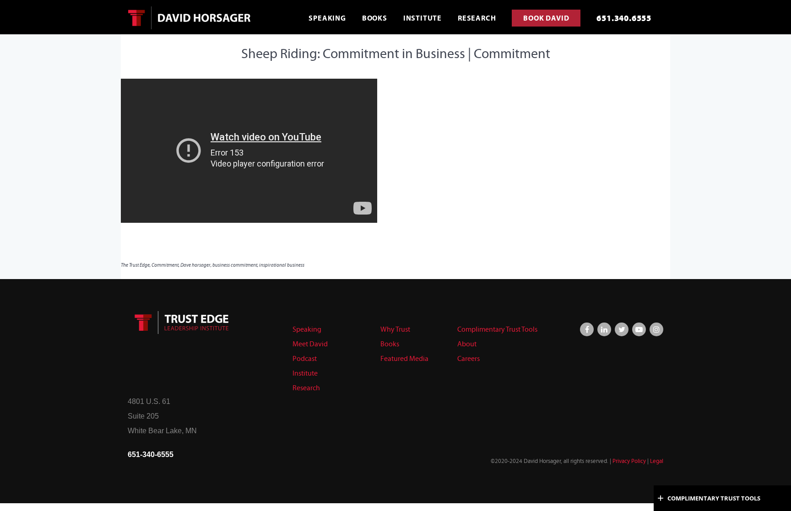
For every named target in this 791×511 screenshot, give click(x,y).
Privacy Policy (629, 461)
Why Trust (395, 329)
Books (389, 343)
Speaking (307, 329)
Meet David (310, 343)
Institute (305, 373)
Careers (468, 358)
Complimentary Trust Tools (497, 329)
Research (306, 387)
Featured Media (404, 358)
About (467, 343)
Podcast (305, 358)
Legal (656, 461)
